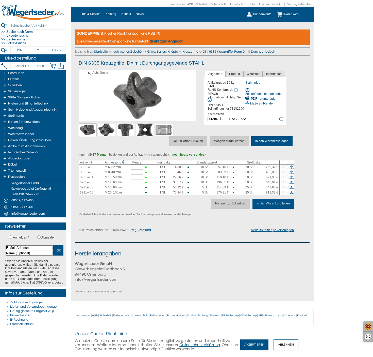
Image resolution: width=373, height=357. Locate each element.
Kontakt (277, 4)
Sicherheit (201, 4)
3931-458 (86, 187)
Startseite (101, 51)
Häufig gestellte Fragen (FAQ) (32, 311)
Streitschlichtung (22, 324)
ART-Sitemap (266, 315)
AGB (190, 4)
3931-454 (86, 177)
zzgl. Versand (141, 230)
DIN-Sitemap (230, 315)
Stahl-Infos (252, 82)
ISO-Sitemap (248, 315)
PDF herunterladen (263, 98)
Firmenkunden (20, 315)
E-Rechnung (19, 319)
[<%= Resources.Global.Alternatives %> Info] (281, 119)
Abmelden (48, 237)
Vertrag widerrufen (299, 4)
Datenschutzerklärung (199, 345)
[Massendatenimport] (61, 66)
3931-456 (86, 182)
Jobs (252, 4)
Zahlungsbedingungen (26, 302)
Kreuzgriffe (190, 51)
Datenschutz (218, 4)
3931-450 (86, 167)
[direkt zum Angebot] (166, 41)
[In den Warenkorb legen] (53, 66)
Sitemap (215, 315)
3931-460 (86, 192)
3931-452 (86, 172)
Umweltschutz (238, 4)
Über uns (263, 4)
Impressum (178, 4)
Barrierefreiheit (176, 315)
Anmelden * (21, 237)
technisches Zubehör (127, 51)
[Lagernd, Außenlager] (189, 167)
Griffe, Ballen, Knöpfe (162, 51)
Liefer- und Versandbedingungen (34, 306)
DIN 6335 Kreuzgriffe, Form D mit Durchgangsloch (239, 51)
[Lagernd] (146, 167)
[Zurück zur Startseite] (33, 19)
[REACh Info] (210, 100)
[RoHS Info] (236, 90)
